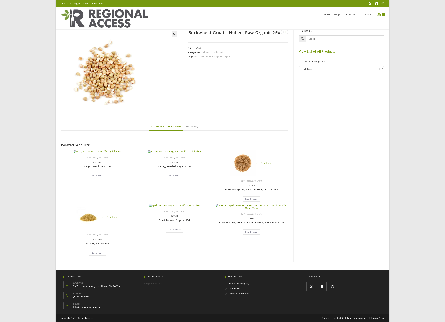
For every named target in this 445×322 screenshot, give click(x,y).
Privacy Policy (377, 317)
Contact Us (66, 3)
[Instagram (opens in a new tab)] (382, 3)
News (327, 14)
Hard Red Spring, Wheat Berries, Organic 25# (251, 189)
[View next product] (285, 32)
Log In (77, 3)
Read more (97, 175)
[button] (174, 34)
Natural (209, 56)
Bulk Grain (218, 52)
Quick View (115, 151)
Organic (218, 56)
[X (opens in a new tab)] (370, 3)
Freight (369, 14)
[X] (311, 286)
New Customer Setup (92, 3)
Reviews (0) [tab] (192, 126)
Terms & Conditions (239, 293)
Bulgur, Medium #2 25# (97, 166)
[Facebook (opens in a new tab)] (376, 3)
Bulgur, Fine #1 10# (97, 243)
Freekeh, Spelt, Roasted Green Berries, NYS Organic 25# (251, 222)
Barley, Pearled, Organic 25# (174, 166)
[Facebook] (322, 286)
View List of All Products (317, 51)
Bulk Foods (206, 52)
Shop (337, 14)
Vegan (226, 56)
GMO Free (199, 56)
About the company (239, 283)
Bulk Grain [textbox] (340, 68)
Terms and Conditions (357, 317)
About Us (326, 317)
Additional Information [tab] (166, 126)
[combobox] (341, 68)
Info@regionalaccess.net (87, 307)
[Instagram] (332, 286)
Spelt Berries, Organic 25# (174, 220)
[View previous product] (279, 32)
